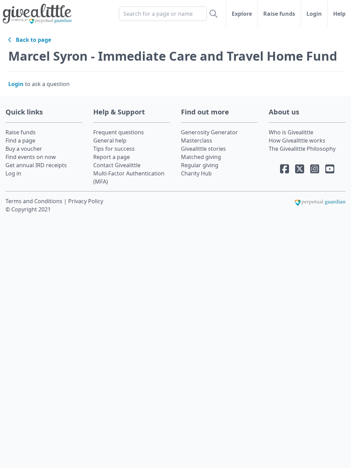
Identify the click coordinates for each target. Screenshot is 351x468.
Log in (13, 173)
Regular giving (199, 165)
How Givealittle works (297, 140)
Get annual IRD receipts (36, 165)
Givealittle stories (203, 148)
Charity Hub (196, 173)
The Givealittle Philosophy (302, 148)
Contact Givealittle (117, 165)
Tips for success (114, 148)
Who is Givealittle (291, 132)
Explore (242, 13)
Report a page (111, 157)
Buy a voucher (23, 148)
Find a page (20, 140)
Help (339, 13)
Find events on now (30, 157)
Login (314, 13)
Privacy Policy (85, 201)
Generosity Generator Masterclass (209, 136)
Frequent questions (118, 132)
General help (109, 140)
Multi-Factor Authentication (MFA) (129, 177)
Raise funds (279, 13)
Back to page (31, 40)
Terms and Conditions (34, 201)
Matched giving (201, 157)
